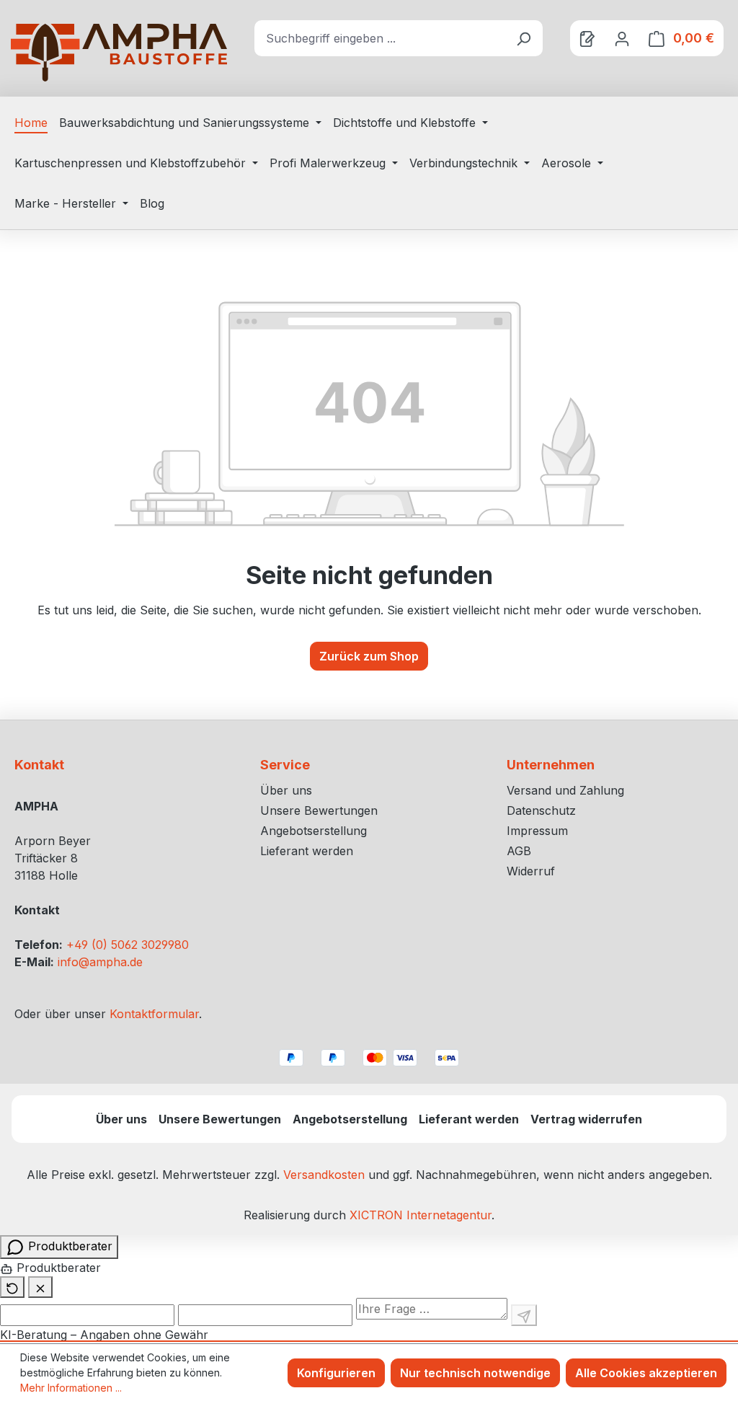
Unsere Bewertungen (319, 810)
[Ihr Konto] (622, 38)
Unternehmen (551, 764)
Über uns (286, 790)
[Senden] (524, 1315)
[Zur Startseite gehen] (119, 52)
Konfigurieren (336, 1373)
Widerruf (531, 871)
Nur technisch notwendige (475, 1373)
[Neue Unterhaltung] (12, 1287)
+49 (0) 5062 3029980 (127, 944)
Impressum (537, 830)
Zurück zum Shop (369, 656)
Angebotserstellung (313, 830)
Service (285, 764)
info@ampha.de (100, 962)
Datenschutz (541, 810)
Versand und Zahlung (565, 790)
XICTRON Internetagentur (421, 1215)
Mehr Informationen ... (71, 1388)
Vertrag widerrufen (586, 1119)
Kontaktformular (154, 1014)
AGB (519, 851)
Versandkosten (324, 1174)
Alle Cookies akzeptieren (646, 1373)
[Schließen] (40, 1287)
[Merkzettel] (587, 38)
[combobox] (379, 38)
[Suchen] (523, 38)
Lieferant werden (306, 851)
